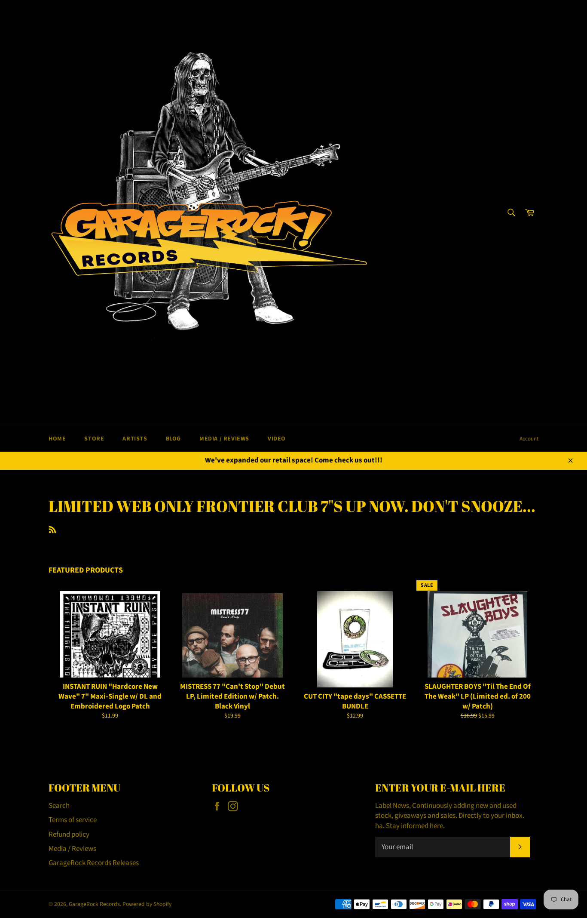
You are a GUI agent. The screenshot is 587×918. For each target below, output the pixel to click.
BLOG (173, 438)
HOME (57, 438)
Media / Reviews (72, 849)
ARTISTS (134, 438)
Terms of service (73, 820)
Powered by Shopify (146, 904)
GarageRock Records (94, 904)
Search (59, 806)
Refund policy (69, 834)
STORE (94, 438)
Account (529, 439)
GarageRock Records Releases (94, 863)
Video (277, 438)
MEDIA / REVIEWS (224, 438)
